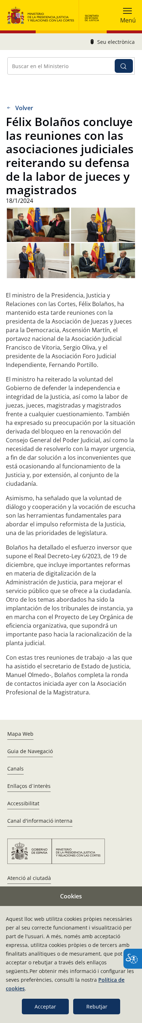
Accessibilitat (23, 803)
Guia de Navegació (30, 751)
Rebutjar (96, 1006)
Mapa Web (20, 733)
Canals (15, 768)
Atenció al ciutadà (29, 877)
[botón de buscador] (124, 66)
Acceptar (45, 1006)
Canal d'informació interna (39, 820)
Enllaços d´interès (29, 785)
